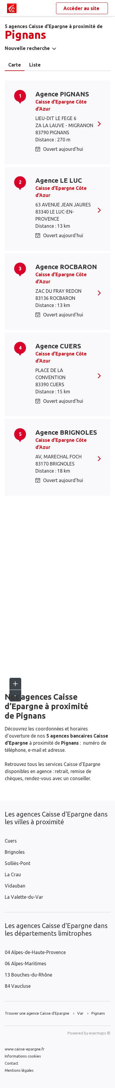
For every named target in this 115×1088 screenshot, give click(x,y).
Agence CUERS (58, 346)
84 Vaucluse (18, 986)
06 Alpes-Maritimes (25, 963)
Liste (35, 64)
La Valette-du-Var (24, 897)
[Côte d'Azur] (12, 8)
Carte (14, 64)
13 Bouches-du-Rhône (28, 974)
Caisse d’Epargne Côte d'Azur (61, 105)
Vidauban (15, 885)
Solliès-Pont (17, 863)
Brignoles (15, 852)
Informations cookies (23, 1056)
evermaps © (99, 1033)
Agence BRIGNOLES (66, 432)
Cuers (11, 840)
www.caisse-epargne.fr (25, 1049)
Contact (11, 1063)
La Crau (13, 874)
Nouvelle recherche (27, 48)
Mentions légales (19, 1070)
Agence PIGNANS (62, 94)
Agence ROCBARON (66, 266)
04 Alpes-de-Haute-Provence (35, 952)
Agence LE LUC (58, 180)
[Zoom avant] (15, 684)
